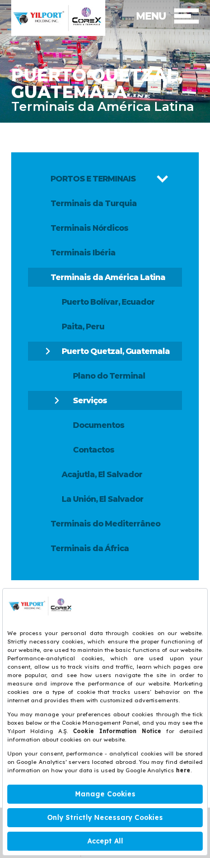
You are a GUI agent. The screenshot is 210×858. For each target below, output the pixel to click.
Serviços (90, 400)
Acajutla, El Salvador (102, 474)
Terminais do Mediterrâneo (105, 524)
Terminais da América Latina (107, 277)
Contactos (93, 450)
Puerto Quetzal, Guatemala (116, 351)
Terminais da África (89, 548)
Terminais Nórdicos (89, 228)
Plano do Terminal (109, 376)
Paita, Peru (83, 326)
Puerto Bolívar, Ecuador (108, 302)
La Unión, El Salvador (102, 499)
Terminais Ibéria (82, 253)
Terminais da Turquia (93, 203)
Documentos (98, 425)
